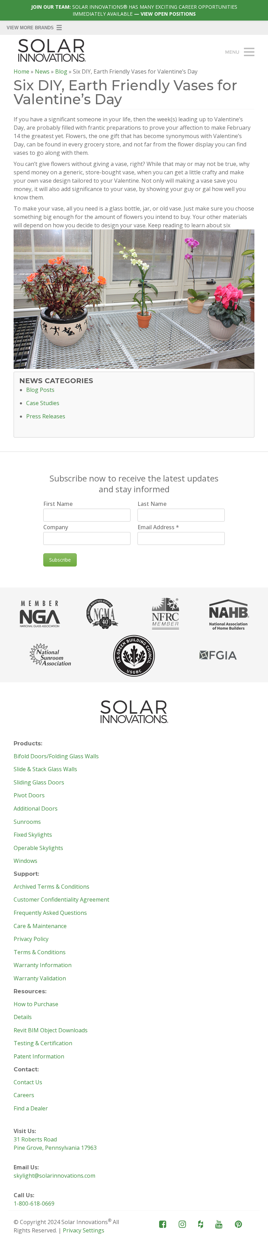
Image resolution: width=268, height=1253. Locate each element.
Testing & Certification (43, 1043)
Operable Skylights (38, 848)
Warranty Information (43, 965)
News (42, 71)
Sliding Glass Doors (39, 783)
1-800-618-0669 (34, 1203)
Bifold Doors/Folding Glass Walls (56, 756)
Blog (61, 71)
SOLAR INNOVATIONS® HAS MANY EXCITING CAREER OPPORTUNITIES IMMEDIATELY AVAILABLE (134, 10)
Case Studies (42, 403)
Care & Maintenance (40, 926)
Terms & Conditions (40, 952)
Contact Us (28, 1082)
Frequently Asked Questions (50, 913)
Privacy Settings (83, 1230)
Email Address (158, 527)
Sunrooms (27, 822)
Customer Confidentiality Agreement (61, 900)
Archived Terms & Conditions (51, 887)
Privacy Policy (31, 939)
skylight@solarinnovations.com (54, 1175)
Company (55, 527)
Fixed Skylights (33, 835)
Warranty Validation (40, 978)
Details (23, 1017)
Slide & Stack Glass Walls (45, 769)
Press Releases (45, 416)
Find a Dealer (31, 1109)
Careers (24, 1095)
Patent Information (39, 1057)
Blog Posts (40, 390)
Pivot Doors (29, 795)
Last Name (151, 504)
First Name (58, 504)
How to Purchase (36, 1004)
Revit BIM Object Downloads (51, 1030)
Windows (25, 861)
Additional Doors (36, 809)
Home (21, 71)
